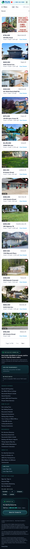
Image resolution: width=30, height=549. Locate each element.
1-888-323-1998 (12, 508)
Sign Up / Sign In (6, 479)
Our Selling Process (7, 409)
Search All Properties (7, 388)
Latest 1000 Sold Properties (9, 398)
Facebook (5, 491)
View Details (23, 39)
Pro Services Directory (8, 432)
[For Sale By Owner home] (7, 2)
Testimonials (5, 462)
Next (23, 343)
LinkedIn (12, 494)
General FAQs (5, 481)
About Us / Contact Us (15, 512)
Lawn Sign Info (7, 469)
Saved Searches (6, 396)
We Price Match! (6, 486)
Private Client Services (8, 400)
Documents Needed (7, 411)
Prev (17, 343)
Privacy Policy (5, 546)
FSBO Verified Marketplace (9, 444)
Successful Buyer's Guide (9, 393)
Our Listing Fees (6, 407)
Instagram (19, 491)
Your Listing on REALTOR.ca (10, 419)
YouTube (5, 494)
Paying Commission (7, 426)
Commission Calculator (8, 446)
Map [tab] (17, 7)
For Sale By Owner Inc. (8, 453)
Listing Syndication (7, 423)
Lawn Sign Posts (7, 471)
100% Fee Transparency (8, 457)
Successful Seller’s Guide (9, 437)
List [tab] (13, 7)
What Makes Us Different (9, 460)
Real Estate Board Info (8, 434)
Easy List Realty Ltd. (7, 455)
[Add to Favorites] (26, 18)
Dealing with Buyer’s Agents (10, 439)
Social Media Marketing (8, 483)
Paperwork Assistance (8, 414)
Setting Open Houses (8, 416)
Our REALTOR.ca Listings (9, 391)
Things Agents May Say (8, 441)
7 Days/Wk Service (7, 421)
